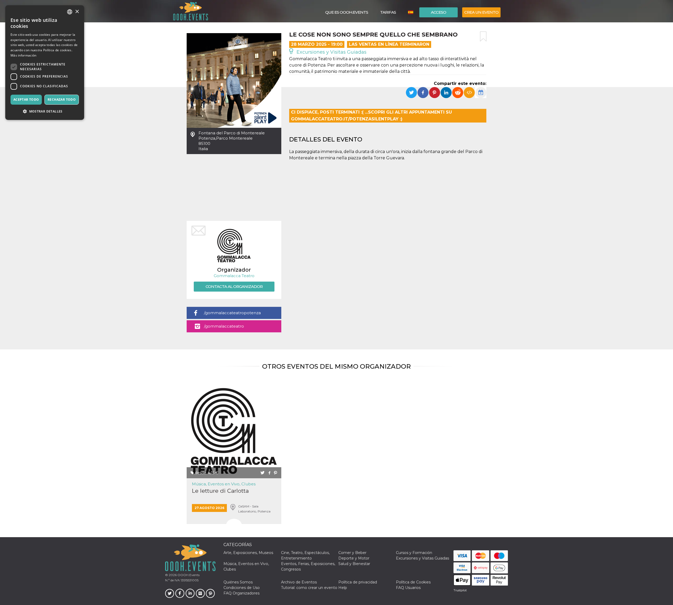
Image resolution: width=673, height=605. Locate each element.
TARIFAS (388, 12)
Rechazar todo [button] (62, 99)
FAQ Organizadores (241, 593)
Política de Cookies (413, 582)
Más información (24, 55)
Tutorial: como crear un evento (309, 587)
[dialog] (44, 62)
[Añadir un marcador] (483, 37)
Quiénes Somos (238, 582)
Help (342, 587)
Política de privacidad (357, 582)
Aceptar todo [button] (26, 99)
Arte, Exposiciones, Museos (248, 552)
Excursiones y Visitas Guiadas (330, 52)
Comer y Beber (352, 552)
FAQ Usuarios (408, 587)
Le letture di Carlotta (220, 490)
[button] (45, 111)
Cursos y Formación (414, 552)
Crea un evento (481, 12)
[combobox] (69, 11)
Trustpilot (460, 590)
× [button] (77, 12)
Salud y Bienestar (354, 563)
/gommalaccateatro (224, 326)
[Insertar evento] (469, 92)
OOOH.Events (188, 575)
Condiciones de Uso (241, 587)
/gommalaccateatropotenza (232, 312)
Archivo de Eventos (299, 582)
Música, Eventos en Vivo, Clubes (224, 483)
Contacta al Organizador (234, 286)
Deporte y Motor (353, 558)
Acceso (438, 12)
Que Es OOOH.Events (346, 12)
